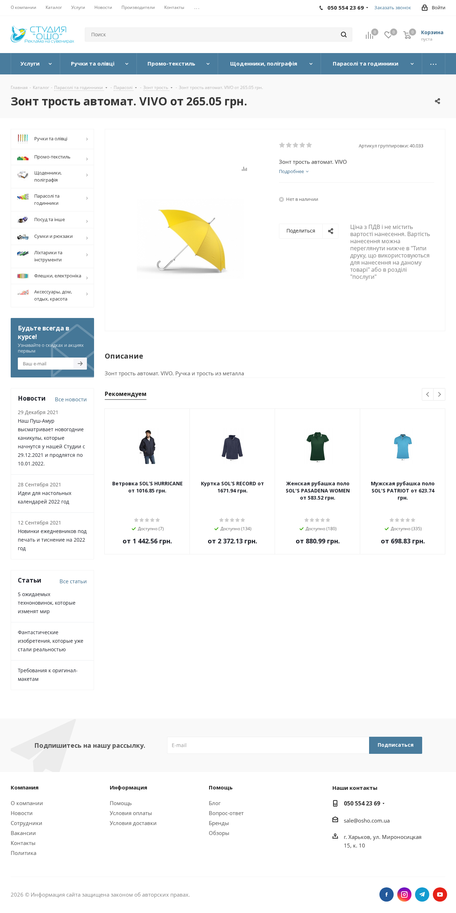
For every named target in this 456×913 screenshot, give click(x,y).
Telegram (422, 894)
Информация (128, 787)
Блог (215, 803)
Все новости (71, 399)
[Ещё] (433, 63)
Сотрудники (26, 822)
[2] (289, 145)
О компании (27, 803)
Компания (24, 787)
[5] (309, 145)
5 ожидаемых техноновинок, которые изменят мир (47, 603)
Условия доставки (133, 822)
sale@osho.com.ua (367, 820)
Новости (22, 813)
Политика (23, 852)
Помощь (121, 803)
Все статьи (73, 581)
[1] (282, 145)
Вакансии (23, 832)
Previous (428, 394)
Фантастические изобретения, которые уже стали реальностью (50, 641)
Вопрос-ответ (226, 813)
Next (439, 394)
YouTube (440, 894)
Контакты (23, 842)
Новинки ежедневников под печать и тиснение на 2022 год (52, 540)
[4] (302, 145)
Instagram (404, 894)
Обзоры (219, 832)
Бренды (219, 822)
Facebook (386, 894)
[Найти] (343, 34)
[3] (295, 145)
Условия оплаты (131, 813)
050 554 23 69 (362, 803)
